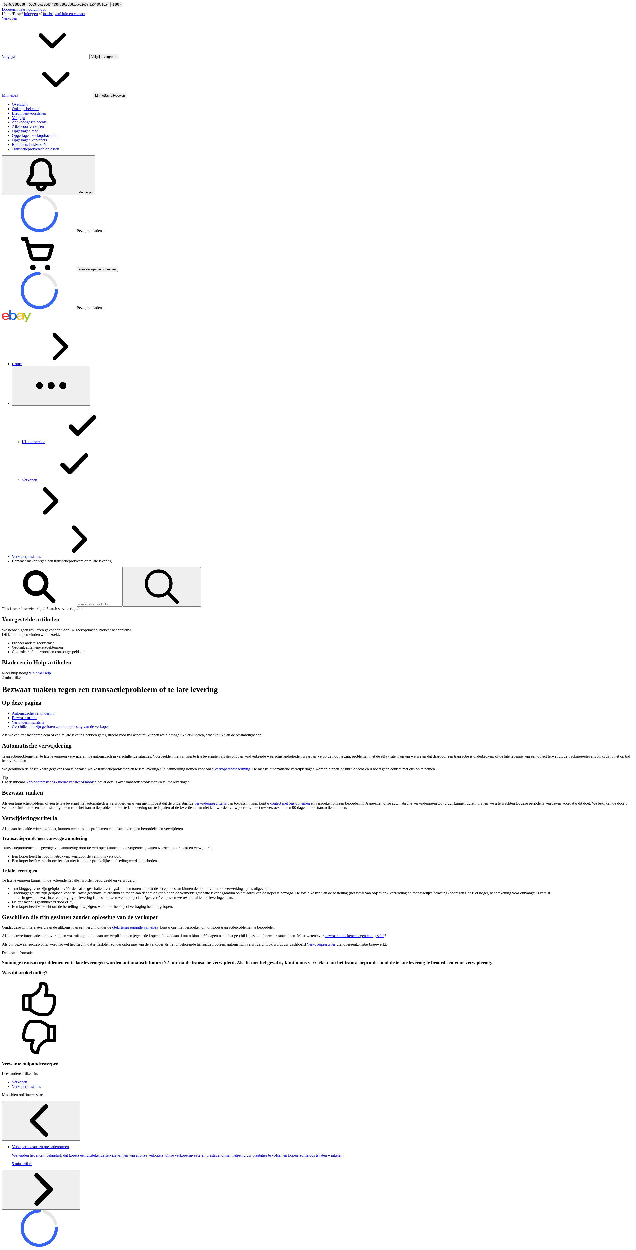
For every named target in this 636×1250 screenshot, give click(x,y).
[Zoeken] (161, 587)
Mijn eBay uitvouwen (110, 95)
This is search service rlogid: (24, 609)
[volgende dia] (41, 1190)
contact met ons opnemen (290, 803)
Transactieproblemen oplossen (35, 149)
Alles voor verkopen (28, 126)
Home (17, 364)
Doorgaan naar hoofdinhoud (24, 9)
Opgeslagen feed (25, 131)
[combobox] (99, 604)
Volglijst (18, 118)
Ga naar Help (40, 673)
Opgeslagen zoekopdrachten (34, 135)
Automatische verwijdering (33, 713)
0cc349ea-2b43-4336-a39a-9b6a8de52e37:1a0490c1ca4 (69, 4)
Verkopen (9, 18)
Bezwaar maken (24, 718)
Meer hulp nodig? (16, 673)
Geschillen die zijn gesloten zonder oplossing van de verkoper (60, 727)
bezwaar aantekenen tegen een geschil (354, 936)
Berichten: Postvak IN (29, 144)
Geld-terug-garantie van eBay (135, 927)
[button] (318, 999)
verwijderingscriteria (210, 803)
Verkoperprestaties (26, 556)
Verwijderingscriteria (28, 722)
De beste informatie (17, 953)
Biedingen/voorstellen (29, 113)
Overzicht (19, 104)
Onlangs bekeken (25, 109)
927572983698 (14, 4)
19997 (117, 4)
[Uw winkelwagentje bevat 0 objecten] (39, 269)
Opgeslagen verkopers (29, 140)
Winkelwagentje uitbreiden (97, 269)
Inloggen (31, 14)
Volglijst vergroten (104, 57)
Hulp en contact (72, 14)
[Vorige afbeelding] (41, 1121)
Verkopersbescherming (232, 769)
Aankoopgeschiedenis (29, 122)
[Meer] (51, 386)
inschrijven (51, 14)
